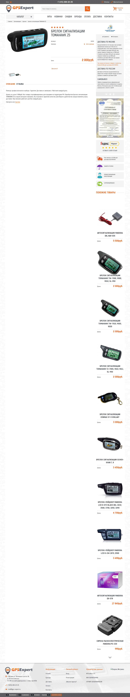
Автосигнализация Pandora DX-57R (110, 574)
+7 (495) (65, 2)
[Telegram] (110, 94)
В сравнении (25, 695)
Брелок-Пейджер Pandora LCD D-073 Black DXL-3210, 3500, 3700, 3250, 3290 (110, 482)
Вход (7, 2)
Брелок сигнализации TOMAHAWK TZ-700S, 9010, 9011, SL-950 (110, 346)
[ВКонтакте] (106, 94)
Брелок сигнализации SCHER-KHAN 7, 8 (110, 438)
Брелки (17, 102)
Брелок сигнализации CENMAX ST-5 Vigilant (110, 392)
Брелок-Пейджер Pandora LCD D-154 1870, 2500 (110, 528)
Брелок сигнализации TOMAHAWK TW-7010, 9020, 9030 (109, 300)
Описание (10, 84)
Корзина (44, 695)
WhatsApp (106, 2)
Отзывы (20, 84)
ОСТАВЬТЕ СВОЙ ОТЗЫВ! (110, 151)
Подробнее (111, 215)
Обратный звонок (118, 2)
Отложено (37, 695)
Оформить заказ (56, 695)
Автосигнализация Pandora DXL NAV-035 (110, 211)
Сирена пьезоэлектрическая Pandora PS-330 (110, 619)
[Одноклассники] (113, 94)
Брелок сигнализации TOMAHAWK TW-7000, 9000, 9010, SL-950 (110, 255)
